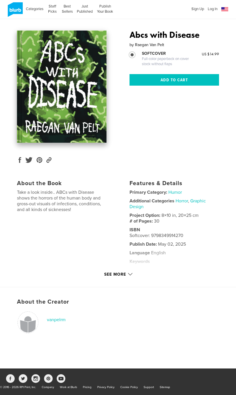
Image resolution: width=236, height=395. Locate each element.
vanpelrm (56, 320)
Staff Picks (52, 9)
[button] (224, 9)
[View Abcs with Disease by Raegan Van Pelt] (61, 87)
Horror (182, 201)
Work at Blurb (68, 387)
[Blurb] (14, 11)
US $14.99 (210, 54)
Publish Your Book (105, 9)
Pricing (87, 387)
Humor (175, 192)
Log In (213, 9)
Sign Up (197, 9)
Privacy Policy (106, 387)
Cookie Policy (129, 387)
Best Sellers (67, 9)
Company (48, 387)
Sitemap (165, 387)
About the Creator (43, 301)
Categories (34, 9)
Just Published (85, 9)
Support (149, 387)
